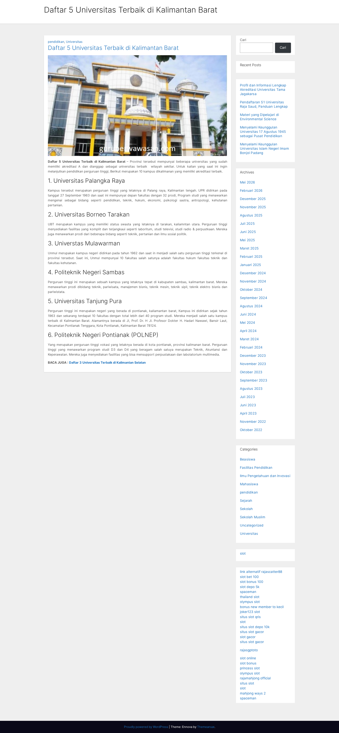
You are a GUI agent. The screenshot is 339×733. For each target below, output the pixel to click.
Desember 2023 (253, 356)
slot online (248, 658)
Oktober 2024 (251, 290)
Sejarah (246, 501)
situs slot (247, 683)
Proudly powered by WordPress (146, 727)
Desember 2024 (253, 273)
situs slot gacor (252, 632)
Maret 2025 (249, 248)
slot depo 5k (249, 587)
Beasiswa (247, 459)
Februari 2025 (251, 257)
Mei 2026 (247, 182)
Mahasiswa (249, 484)
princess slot (250, 668)
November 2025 (253, 207)
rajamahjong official (255, 678)
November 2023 (253, 364)
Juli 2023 (247, 397)
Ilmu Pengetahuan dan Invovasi (265, 476)
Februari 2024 (251, 347)
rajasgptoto (249, 650)
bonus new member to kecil (262, 607)
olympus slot (250, 602)
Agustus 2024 (251, 306)
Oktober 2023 (251, 372)
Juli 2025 (247, 224)
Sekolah (246, 509)
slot (243, 553)
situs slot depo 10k (255, 627)
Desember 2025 (253, 199)
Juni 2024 (248, 314)
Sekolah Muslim (252, 517)
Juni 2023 (248, 405)
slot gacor (247, 637)
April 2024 (248, 331)
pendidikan (56, 42)
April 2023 (248, 413)
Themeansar (205, 727)
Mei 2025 (247, 240)
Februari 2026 (251, 191)
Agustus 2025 (251, 215)
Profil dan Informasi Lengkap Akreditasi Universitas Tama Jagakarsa (263, 89)
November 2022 (253, 422)
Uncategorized (252, 525)
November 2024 (253, 281)
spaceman (248, 592)
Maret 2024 (249, 339)
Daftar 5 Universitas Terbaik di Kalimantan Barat (113, 47)
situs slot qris (250, 617)
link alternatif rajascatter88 (261, 572)
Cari (243, 40)
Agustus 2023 (251, 389)
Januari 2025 (250, 265)
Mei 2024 (247, 323)
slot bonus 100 (251, 582)
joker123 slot (250, 612)
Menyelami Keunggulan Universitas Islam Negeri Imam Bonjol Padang (264, 148)
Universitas (74, 42)
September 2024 (253, 298)
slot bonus (248, 663)
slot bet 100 (249, 577)
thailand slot (249, 597)
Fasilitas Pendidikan (256, 468)
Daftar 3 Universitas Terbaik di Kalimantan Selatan (107, 362)
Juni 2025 (248, 232)
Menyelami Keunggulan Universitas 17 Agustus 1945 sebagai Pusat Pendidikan (263, 131)
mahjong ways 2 (253, 693)
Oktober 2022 (251, 430)
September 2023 (253, 380)
